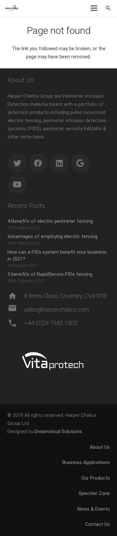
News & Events (93, 509)
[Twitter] (17, 163)
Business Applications (86, 462)
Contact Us (97, 524)
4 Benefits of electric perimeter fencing (50, 221)
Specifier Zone (94, 493)
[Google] (80, 163)
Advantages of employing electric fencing (52, 236)
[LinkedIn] (59, 163)
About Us (100, 447)
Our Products (95, 478)
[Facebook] (38, 163)
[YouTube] (17, 184)
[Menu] (94, 8)
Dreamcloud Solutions (58, 431)
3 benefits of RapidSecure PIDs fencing (49, 274)
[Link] (12, 8)
